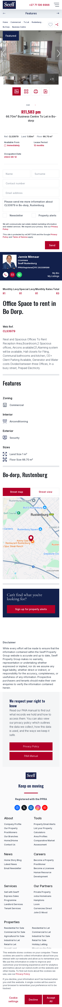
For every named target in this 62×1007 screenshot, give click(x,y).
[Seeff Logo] (9, 5)
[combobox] (32, 105)
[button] (3, 53)
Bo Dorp (6, 27)
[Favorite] (50, 24)
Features (31, 13)
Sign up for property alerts (31, 609)
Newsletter (16, 215)
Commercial (16, 22)
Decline (33, 999)
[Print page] (36, 91)
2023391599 (43, 267)
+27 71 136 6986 (39, 4)
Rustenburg (36, 22)
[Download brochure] (45, 91)
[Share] (56, 24)
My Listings (53, 276)
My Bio (55, 273)
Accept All (51, 999)
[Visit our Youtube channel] (45, 807)
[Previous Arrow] (4, 13)
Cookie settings (13, 999)
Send (52, 245)
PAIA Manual (31, 755)
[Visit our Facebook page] (17, 807)
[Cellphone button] (5, 274)
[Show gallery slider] (16, 91)
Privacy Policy (31, 746)
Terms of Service (20, 237)
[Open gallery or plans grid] (26, 91)
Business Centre (19, 27)
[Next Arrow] (57, 13)
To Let (26, 22)
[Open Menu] (56, 5)
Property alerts (47, 215)
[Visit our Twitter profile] (24, 807)
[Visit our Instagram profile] (38, 807)
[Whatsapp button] (19, 274)
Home (5, 22)
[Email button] (12, 274)
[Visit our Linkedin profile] (31, 807)
